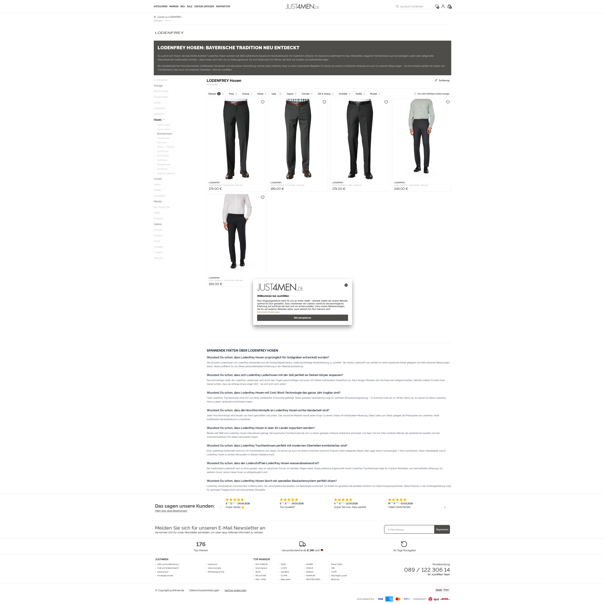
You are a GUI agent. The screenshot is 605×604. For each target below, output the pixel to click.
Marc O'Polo (261, 579)
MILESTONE (261, 575)
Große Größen (204, 6)
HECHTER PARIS (313, 579)
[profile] (443, 6)
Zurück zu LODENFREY (170, 16)
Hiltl (333, 568)
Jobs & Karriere (214, 568)
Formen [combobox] (306, 93)
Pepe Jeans (286, 579)
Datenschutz (162, 571)
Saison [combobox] (290, 93)
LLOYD (284, 568)
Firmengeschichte (165, 575)
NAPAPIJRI (310, 575)
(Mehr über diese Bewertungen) (171, 510)
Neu (182, 6)
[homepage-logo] (302, 6)
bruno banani (261, 568)
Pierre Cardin (336, 564)
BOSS (258, 571)
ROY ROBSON (262, 564)
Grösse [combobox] (245, 93)
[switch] (279, 93)
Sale (189, 6)
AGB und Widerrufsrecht (168, 568)
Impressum (212, 564)
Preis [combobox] (231, 93)
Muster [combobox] (373, 93)
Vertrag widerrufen (235, 590)
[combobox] (416, 6)
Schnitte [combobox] (343, 93)
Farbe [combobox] (260, 93)
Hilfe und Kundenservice (168, 564)
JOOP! (334, 571)
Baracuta (335, 579)
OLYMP (284, 575)
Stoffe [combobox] (359, 93)
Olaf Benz (285, 571)
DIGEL (283, 564)
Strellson (310, 571)
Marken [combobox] (213, 93)
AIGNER (309, 564)
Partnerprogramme (216, 571)
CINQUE (309, 568)
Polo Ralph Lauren (339, 575)
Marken (174, 6)
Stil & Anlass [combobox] (324, 93)
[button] (277, 93)
